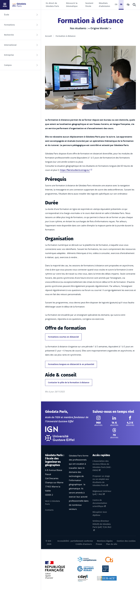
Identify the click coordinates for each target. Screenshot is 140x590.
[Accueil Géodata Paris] (19, 5)
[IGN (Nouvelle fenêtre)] (51, 429)
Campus (8, 65)
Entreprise (9, 55)
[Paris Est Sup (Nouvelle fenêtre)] (105, 568)
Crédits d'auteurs (84, 544)
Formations (9, 25)
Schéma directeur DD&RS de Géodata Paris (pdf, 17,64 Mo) (102, 524)
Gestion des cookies (126, 541)
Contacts (49, 510)
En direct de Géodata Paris (52, 5)
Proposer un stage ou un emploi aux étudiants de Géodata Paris (101, 481)
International (10, 45)
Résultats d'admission (104, 5)
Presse (99, 544)
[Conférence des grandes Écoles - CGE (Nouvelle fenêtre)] (85, 568)
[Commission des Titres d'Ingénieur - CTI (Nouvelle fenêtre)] (109, 559)
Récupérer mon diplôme (100, 513)
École (6, 14)
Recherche (9, 35)
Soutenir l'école (89, 5)
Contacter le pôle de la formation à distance (68, 382)
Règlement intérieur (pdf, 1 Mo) (102, 493)
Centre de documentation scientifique (100, 503)
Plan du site (111, 544)
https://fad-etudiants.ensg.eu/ (75, 170)
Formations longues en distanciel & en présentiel (71, 364)
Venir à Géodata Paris (52, 502)
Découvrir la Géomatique (72, 5)
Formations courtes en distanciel (63, 337)
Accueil (48, 36)
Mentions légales (105, 541)
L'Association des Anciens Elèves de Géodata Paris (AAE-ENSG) (102, 466)
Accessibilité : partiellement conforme (75, 541)
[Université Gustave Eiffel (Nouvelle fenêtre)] (59, 438)
